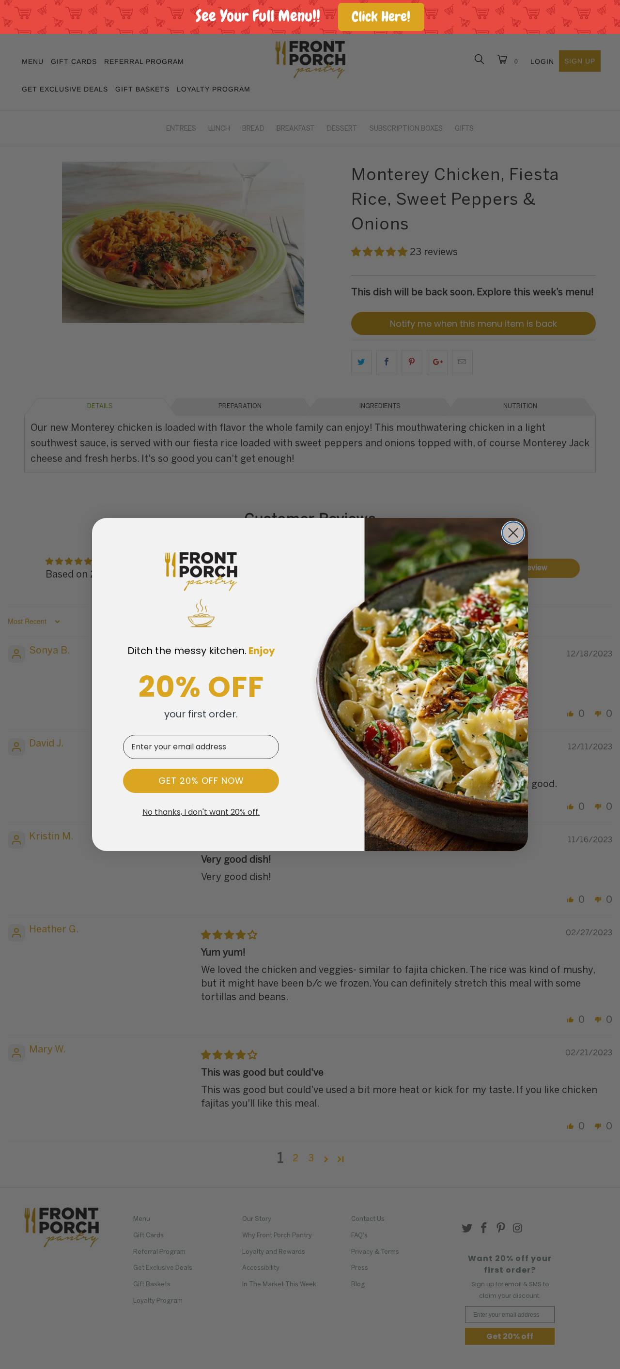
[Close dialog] (513, 533)
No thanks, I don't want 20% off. (201, 812)
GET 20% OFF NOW (201, 781)
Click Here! (381, 17)
